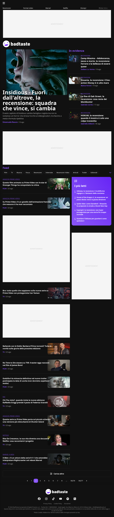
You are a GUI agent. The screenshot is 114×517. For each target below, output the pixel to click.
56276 (73, 481)
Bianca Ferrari (86, 86)
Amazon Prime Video (11, 179)
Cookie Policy (58, 504)
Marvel (6, 454)
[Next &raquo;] (87, 481)
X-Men (11, 454)
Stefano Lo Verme (88, 69)
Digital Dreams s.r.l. (34, 507)
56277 (80, 481)
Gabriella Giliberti (87, 124)
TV (4, 296)
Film (4, 188)
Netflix (6, 435)
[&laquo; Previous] (27, 481)
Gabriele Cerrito (87, 105)
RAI (4, 397)
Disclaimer (67, 504)
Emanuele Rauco (10, 122)
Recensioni (85, 56)
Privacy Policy (47, 504)
